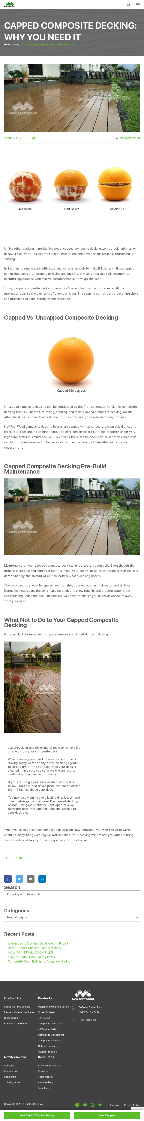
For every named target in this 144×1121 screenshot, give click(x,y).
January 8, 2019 (15, 138)
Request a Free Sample (17, 1006)
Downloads (44, 1088)
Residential (10, 1077)
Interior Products (47, 1051)
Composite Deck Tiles (50, 1023)
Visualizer (43, 1071)
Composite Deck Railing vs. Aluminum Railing (39, 961)
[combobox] (72, 917)
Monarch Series (47, 1012)
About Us (9, 1065)
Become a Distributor (16, 1023)
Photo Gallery (45, 1077)
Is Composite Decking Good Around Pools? (38, 943)
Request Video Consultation (19, 1012)
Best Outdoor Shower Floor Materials (34, 948)
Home (7, 44)
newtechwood (130, 138)
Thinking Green (12, 1082)
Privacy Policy (132, 1105)
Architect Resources (49, 1065)
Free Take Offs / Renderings (37, 1115)
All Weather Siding (48, 1029)
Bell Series (44, 1018)
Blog (17, 44)
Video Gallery (45, 1082)
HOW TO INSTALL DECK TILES (30, 952)
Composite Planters (49, 1040)
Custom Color (12, 1018)
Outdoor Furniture (48, 1046)
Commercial (11, 1071)
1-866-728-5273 (87, 1020)
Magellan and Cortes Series (53, 1006)
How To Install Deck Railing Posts (31, 957)
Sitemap (114, 1105)
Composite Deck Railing (51, 1035)
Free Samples (107, 1115)
